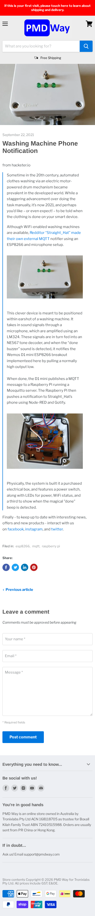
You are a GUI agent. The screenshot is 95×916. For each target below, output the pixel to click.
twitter (57, 529)
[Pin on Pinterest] (34, 567)
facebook (16, 529)
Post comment (23, 737)
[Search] (86, 46)
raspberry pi (51, 546)
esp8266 (23, 546)
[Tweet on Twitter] (15, 567)
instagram (34, 529)
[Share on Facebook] (6, 567)
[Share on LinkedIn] (24, 567)
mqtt (35, 546)
